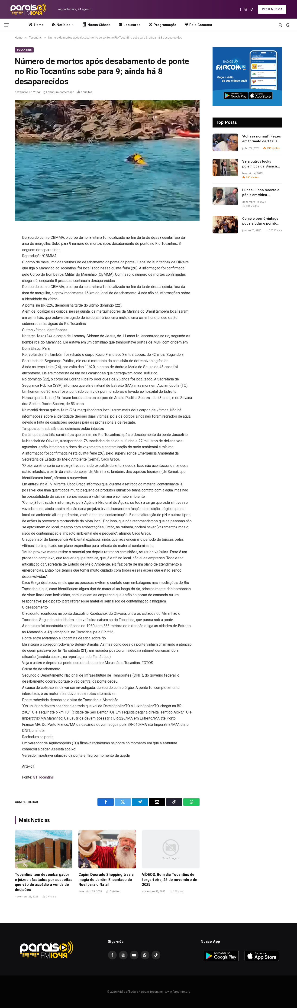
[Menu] (6, 25)
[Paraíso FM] (28, 9)
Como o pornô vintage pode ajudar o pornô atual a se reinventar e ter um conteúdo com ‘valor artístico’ (260, 221)
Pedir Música (272, 9)
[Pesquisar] (280, 25)
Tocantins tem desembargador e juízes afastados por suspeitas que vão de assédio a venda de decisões (43, 882)
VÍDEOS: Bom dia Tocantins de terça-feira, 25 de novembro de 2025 (169, 879)
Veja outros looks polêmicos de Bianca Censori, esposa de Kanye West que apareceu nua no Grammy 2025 (259, 164)
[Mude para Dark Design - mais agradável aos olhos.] (287, 25)
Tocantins (24, 49)
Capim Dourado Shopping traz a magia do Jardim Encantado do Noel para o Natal (106, 879)
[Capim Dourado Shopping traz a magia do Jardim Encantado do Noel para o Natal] (107, 849)
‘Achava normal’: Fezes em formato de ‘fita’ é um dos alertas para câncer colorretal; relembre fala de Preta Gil (261, 139)
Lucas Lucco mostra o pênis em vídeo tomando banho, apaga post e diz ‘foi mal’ (261, 193)
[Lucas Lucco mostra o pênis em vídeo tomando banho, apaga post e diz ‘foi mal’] (225, 196)
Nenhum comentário (61, 92)
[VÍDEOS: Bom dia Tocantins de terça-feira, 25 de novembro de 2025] (171, 849)
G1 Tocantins (43, 777)
